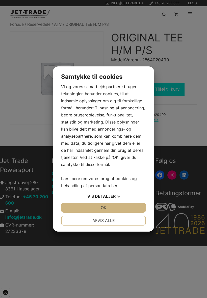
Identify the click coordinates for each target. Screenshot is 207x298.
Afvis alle (103, 220)
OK (103, 207)
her (114, 185)
